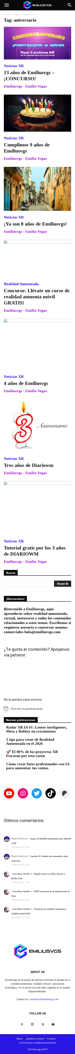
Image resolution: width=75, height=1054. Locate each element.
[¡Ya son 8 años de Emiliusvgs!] (37, 189)
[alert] (37, 708)
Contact (51, 1038)
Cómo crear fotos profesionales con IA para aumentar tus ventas (37, 766)
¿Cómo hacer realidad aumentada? (37, 1042)
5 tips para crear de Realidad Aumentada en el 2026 (30, 742)
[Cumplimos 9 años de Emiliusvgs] (37, 113)
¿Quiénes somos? (35, 1038)
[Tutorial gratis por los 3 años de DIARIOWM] (37, 508)
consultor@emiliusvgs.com (44, 999)
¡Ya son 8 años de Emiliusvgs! (35, 224)
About (19, 1038)
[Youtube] (53, 1024)
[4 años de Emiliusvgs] (37, 344)
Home (7, 14)
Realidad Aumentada (21, 284)
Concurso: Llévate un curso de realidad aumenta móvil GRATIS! (37, 297)
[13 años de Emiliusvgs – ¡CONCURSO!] (37, 43)
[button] (6, 5)
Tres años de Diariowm (28, 465)
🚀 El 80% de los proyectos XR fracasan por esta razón (32, 754)
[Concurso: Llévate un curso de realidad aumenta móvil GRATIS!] (37, 258)
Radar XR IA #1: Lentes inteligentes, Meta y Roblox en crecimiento (36, 729)
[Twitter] (43, 1024)
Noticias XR (14, 66)
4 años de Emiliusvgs (26, 383)
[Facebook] (22, 1024)
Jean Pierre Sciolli (20, 874)
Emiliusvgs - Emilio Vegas (25, 86)
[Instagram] (32, 1024)
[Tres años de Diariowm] (37, 425)
